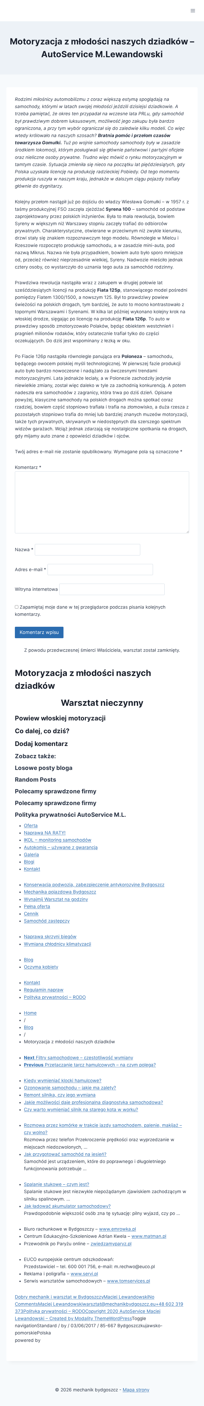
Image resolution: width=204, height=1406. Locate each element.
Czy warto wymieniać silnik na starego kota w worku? (81, 1109)
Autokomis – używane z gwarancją (61, 847)
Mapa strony (136, 1389)
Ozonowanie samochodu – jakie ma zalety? (70, 1087)
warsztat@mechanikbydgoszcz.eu (119, 1304)
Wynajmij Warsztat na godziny (56, 899)
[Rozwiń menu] (193, 10)
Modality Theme (92, 1318)
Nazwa (24, 549)
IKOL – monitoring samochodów (57, 840)
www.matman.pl (148, 1236)
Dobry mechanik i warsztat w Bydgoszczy (59, 1297)
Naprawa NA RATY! (45, 832)
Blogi (29, 861)
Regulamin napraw (43, 989)
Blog (28, 959)
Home (30, 1013)
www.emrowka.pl (117, 1229)
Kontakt (32, 869)
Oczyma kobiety (41, 967)
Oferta (31, 825)
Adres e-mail (30, 569)
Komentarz (28, 467)
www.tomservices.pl (128, 1281)
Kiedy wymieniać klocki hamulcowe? (62, 1080)
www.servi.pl (84, 1273)
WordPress (120, 1318)
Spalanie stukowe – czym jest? (56, 1184)
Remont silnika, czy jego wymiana (60, 1095)
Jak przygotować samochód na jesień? (65, 1154)
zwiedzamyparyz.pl (111, 1243)
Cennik (31, 913)
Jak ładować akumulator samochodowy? (67, 1206)
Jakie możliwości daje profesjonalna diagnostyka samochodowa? (93, 1102)
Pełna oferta (37, 906)
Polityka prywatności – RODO (55, 997)
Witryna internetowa (36, 589)
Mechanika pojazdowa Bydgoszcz (60, 891)
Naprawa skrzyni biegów (50, 936)
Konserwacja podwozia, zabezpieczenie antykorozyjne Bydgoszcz (94, 884)
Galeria (31, 854)
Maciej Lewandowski (126, 1297)
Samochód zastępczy (47, 920)
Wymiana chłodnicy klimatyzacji (57, 944)
